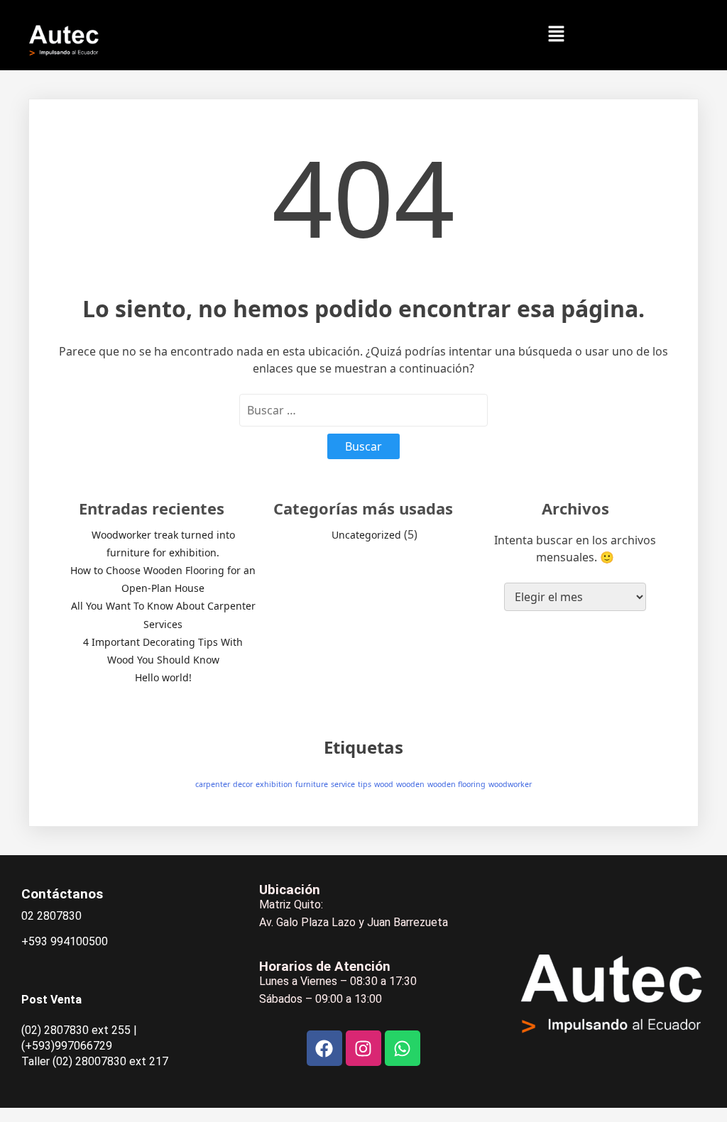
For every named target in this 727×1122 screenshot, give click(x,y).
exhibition (274, 784)
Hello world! (163, 677)
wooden (410, 784)
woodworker (510, 784)
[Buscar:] (363, 410)
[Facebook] (324, 1048)
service (343, 784)
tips (364, 784)
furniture (311, 784)
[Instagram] (363, 1048)
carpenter (212, 784)
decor (243, 784)
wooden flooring (456, 784)
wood (383, 784)
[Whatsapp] (402, 1048)
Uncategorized (366, 534)
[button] (556, 34)
